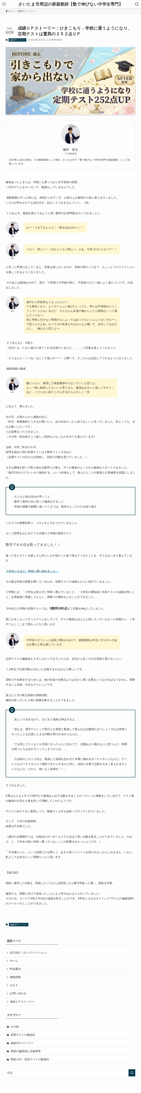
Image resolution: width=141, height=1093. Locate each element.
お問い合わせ (18, 993)
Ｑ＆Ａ (14, 985)
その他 (14, 1026)
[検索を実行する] (131, 1072)
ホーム (14, 960)
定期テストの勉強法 (22, 1034)
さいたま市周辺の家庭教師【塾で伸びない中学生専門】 (70, 4)
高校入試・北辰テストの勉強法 (29, 1059)
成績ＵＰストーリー (22, 1001)
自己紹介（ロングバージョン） (29, 952)
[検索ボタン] (137, 4)
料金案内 (15, 968)
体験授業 (15, 977)
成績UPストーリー (17, 40)
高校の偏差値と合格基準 (25, 1051)
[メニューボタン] (4, 4)
